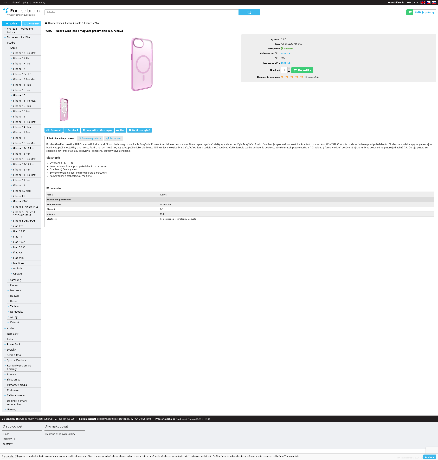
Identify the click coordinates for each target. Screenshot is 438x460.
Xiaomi (14, 285)
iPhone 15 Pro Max (24, 100)
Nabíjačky (12, 333)
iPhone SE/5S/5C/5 (24, 220)
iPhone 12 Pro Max (24, 159)
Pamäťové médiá (17, 384)
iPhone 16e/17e (22, 74)
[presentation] (60, 138)
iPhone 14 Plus (22, 127)
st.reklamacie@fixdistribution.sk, (114, 418)
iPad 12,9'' (19, 231)
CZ (427, 2)
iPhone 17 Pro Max (24, 53)
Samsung (15, 279)
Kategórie (11, 23)
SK (433, 2)
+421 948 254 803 (142, 418)
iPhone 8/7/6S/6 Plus (25, 206)
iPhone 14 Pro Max (24, 121)
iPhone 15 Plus (22, 106)
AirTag (13, 317)
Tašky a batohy (16, 395)
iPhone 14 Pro (21, 132)
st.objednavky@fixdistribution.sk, (37, 418)
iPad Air (17, 252)
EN (422, 2)
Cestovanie (13, 390)
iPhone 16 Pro (21, 90)
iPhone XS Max (22, 190)
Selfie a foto (14, 355)
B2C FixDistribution (21, 12)
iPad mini (18, 257)
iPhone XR (19, 196)
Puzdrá (11, 42)
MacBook (18, 263)
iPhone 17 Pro (21, 63)
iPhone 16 (19, 95)
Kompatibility (31, 23)
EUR (409, 2)
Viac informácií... (292, 456)
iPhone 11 (19, 185)
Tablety (14, 306)
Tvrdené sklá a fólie (18, 37)
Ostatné (17, 273)
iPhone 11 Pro (21, 180)
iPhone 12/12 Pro (23, 164)
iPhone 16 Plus (22, 84)
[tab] (60, 138)
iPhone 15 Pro (21, 111)
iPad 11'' (18, 236)
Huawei (14, 295)
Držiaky (11, 349)
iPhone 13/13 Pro (23, 148)
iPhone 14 (19, 137)
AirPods (17, 268)
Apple (13, 47)
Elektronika (13, 379)
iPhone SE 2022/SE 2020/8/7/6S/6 (24, 213)
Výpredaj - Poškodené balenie (20, 30)
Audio (10, 328)
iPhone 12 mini (22, 169)
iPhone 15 (19, 116)
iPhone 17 (19, 68)
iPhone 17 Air (21, 58)
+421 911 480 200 (65, 418)
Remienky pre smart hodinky (19, 367)
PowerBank (14, 344)
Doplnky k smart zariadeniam (17, 402)
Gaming (11, 409)
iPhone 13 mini (22, 153)
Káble (10, 339)
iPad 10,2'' (19, 247)
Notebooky (16, 311)
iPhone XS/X (20, 201)
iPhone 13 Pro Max (24, 143)
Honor (14, 301)
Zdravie (11, 374)
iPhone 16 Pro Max (24, 79)
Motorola (15, 290)
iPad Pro (18, 226)
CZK (416, 2)
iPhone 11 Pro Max (24, 174)
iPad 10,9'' (19, 242)
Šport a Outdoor (16, 360)
